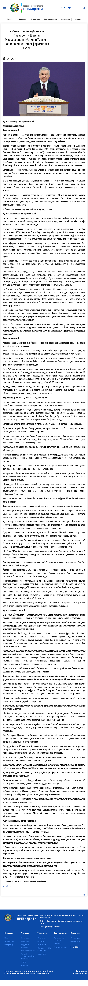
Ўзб (61, 7)
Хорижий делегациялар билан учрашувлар (28, 956)
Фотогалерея (75, 938)
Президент (11, 19)
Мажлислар (25, 941)
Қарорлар (40, 941)
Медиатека (65, 19)
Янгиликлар (25, 938)
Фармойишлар (42, 945)
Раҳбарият (57, 944)
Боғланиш (77, 19)
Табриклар (24, 965)
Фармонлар (41, 938)
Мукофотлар (8, 945)
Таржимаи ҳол (9, 941)
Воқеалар (23, 19)
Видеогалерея (75, 941)
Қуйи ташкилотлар (60, 947)
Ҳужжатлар (35, 19)
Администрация (50, 19)
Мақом (6, 938)
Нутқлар (24, 962)
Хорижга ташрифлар (28, 950)
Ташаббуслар (41, 954)
